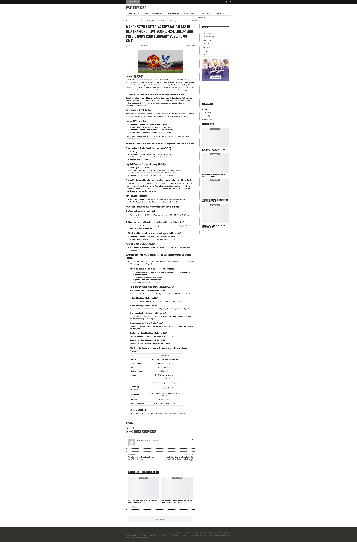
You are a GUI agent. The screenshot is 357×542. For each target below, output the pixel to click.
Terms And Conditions (222, 532)
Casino (206, 109)
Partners (202, 17)
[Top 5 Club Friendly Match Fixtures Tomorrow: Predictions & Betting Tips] (143, 488)
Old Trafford (155, 428)
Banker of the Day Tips (153, 13)
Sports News (205, 13)
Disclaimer (211, 532)
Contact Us (220, 13)
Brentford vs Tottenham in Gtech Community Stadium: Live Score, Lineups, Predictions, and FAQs (179, 459)
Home (178, 532)
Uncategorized (208, 119)
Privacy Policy (186, 532)
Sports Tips (207, 116)
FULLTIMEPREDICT (136, 7)
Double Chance (190, 13)
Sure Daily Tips (134, 13)
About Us (194, 532)
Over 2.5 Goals (173, 13)
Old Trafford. (176, 87)
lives (132, 428)
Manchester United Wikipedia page (171, 413)
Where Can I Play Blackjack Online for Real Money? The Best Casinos (141, 458)
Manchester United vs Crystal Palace (143, 428)
